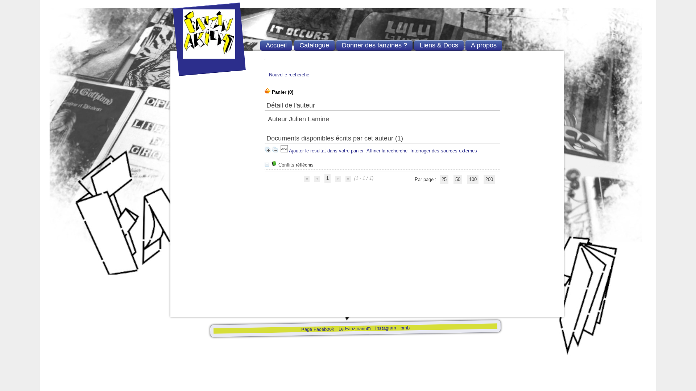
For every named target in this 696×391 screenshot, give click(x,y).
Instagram (385, 328)
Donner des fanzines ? (374, 45)
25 (444, 179)
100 (473, 179)
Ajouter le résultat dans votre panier (326, 151)
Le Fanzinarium (354, 328)
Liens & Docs (439, 45)
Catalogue (314, 45)
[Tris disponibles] (285, 151)
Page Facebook (317, 329)
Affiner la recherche (386, 151)
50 (457, 179)
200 (489, 179)
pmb (404, 327)
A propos (484, 45)
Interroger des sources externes (443, 151)
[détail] (267, 164)
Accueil (276, 45)
